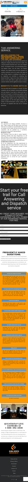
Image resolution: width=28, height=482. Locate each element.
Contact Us (14, 468)
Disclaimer (14, 463)
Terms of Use (14, 459)
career (14, 470)
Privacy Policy (14, 461)
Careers (14, 466)
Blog (14, 473)
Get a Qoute (14, 6)
